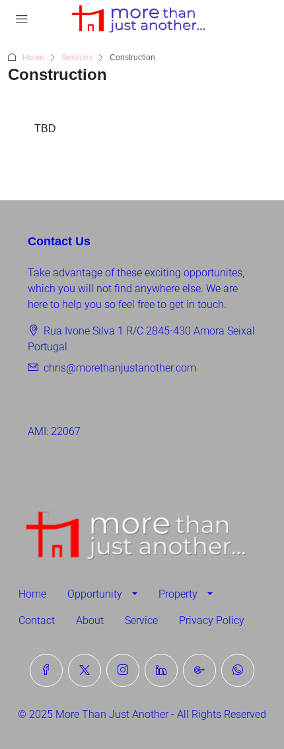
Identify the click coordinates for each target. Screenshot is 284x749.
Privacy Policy (211, 620)
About (90, 620)
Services (76, 57)
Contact (36, 620)
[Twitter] (84, 670)
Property (178, 594)
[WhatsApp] (237, 670)
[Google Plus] (199, 670)
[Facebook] (46, 670)
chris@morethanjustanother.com (120, 368)
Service (141, 620)
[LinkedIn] (161, 670)
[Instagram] (122, 670)
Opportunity (94, 594)
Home (33, 57)
